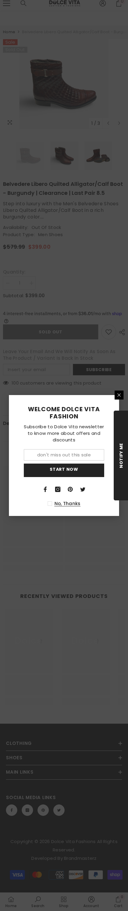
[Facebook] (45, 489)
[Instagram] (57, 489)
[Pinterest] (70, 489)
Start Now (64, 469)
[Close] (119, 395)
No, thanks (67, 503)
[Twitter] (83, 489)
